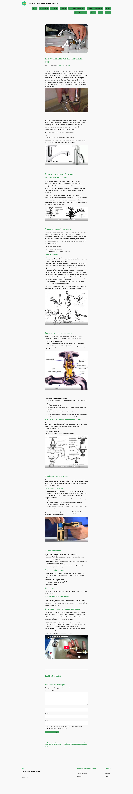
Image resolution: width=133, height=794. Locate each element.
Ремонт (100, 12)
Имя (46, 707)
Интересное (54, 8)
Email (47, 713)
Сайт (46, 720)
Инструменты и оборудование (77, 8)
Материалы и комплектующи (95, 8)
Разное (93, 12)
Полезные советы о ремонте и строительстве (43, 3)
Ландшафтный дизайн (80, 12)
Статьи (34, 8)
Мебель (108, 12)
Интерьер (63, 8)
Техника (108, 8)
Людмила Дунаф (62, 65)
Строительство (44, 8)
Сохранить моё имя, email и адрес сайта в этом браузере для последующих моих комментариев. (65, 727)
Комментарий (49, 691)
